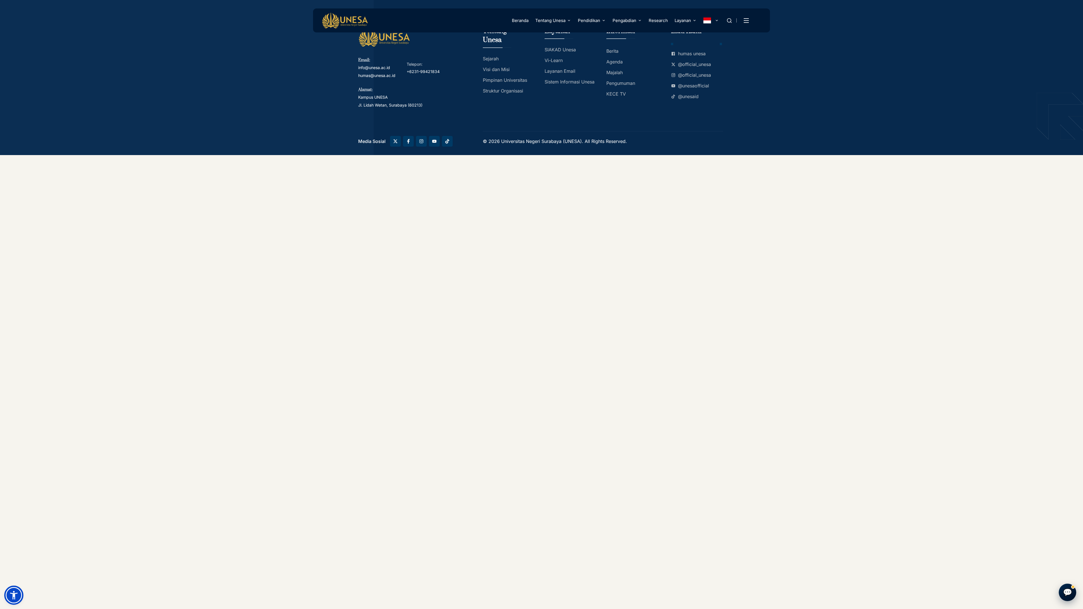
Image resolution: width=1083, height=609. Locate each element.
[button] (14, 595)
